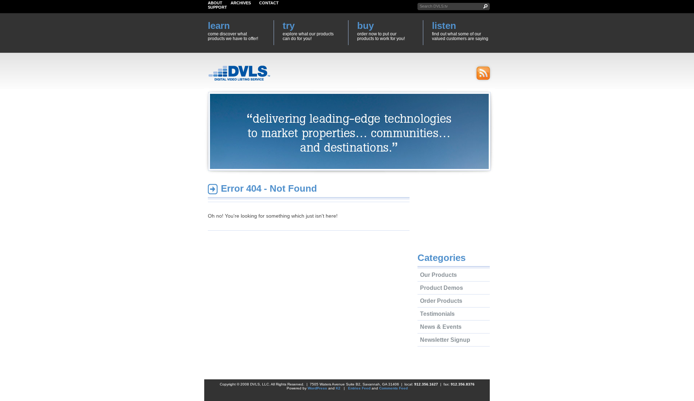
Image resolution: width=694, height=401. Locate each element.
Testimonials (437, 314)
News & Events (441, 327)
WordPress (317, 388)
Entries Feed (359, 388)
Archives (241, 3)
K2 (338, 388)
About (215, 3)
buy (365, 25)
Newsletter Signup (445, 340)
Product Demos (441, 288)
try (289, 25)
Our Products (438, 275)
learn (219, 25)
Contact (269, 3)
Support (217, 7)
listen (444, 25)
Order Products (441, 301)
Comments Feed (393, 388)
